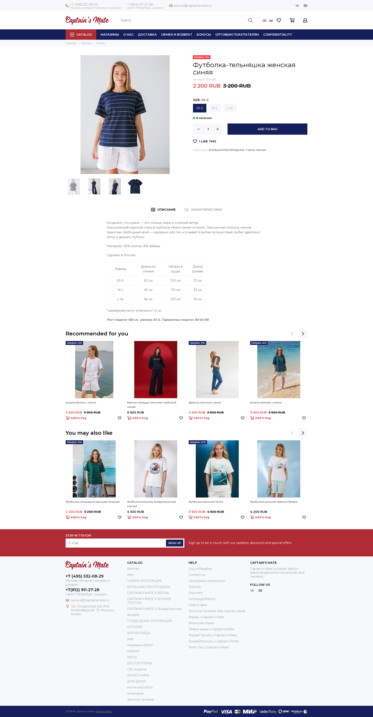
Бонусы (204, 34)
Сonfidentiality (277, 34)
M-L (215, 108)
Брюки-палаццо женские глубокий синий (151, 404)
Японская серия (201, 623)
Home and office (140, 687)
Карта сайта (104, 711)
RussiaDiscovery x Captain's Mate (214, 641)
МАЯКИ (133, 651)
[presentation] (292, 333)
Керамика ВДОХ (140, 645)
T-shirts (250, 150)
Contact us (197, 575)
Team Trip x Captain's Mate (209, 647)
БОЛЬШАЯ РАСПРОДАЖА (226, 150)
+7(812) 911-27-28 (140, 4)
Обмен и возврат (176, 34)
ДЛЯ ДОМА (136, 681)
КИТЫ (132, 657)
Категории (135, 693)
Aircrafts (133, 615)
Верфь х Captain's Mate (206, 617)
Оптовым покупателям (237, 34)
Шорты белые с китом (81, 402)
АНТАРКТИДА (138, 633)
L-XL (229, 108)
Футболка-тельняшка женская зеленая (93, 501)
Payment (196, 593)
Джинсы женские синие (205, 402)
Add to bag (268, 129)
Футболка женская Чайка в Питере (274, 501)
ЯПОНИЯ (134, 627)
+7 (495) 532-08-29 (84, 4)
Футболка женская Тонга (206, 501)
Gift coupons (136, 669)
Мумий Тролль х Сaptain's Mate (213, 635)
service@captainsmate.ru (193, 6)
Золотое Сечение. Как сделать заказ (217, 611)
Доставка (147, 34)
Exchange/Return (202, 599)
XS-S (199, 108)
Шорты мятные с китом (266, 402)
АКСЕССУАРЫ (138, 675)
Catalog (84, 34)
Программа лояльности (207, 581)
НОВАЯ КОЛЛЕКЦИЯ (144, 581)
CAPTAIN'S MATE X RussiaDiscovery (154, 609)
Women (261, 150)
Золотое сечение (140, 699)
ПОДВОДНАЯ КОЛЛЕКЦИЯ (149, 621)
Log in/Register (200, 569)
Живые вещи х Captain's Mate (211, 629)
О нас (128, 34)
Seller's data (198, 605)
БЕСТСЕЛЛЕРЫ (139, 663)
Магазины (110, 34)
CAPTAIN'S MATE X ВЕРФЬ (148, 593)
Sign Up (174, 543)
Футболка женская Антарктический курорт (151, 504)
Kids (130, 639)
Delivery (195, 587)
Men (130, 575)
